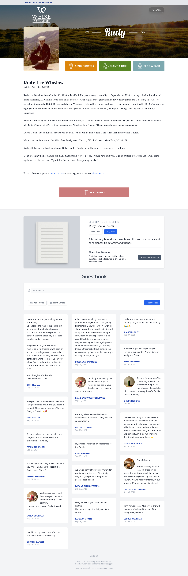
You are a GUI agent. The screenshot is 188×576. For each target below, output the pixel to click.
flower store (98, 173)
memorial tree (57, 173)
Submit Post (152, 302)
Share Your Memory (150, 257)
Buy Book (111, 231)
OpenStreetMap (97, 568)
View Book (95, 231)
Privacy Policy (86, 564)
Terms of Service (101, 564)
